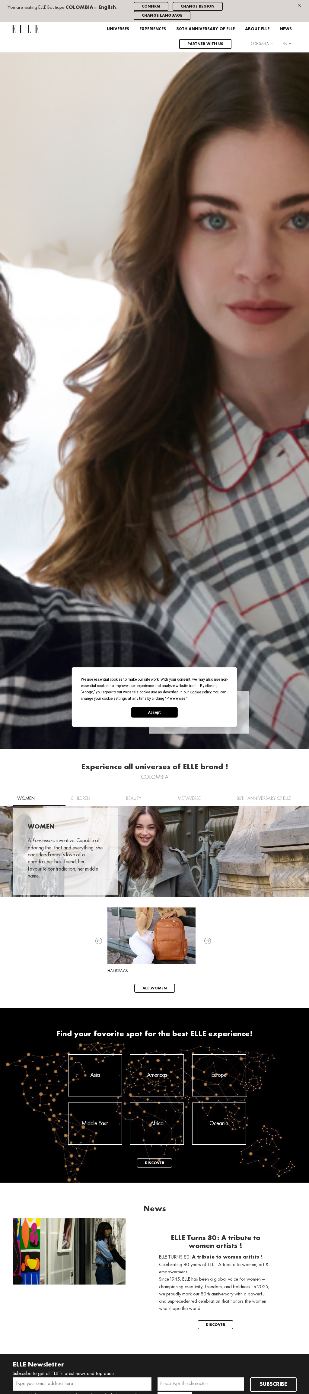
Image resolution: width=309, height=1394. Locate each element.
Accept (154, 712)
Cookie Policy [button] (200, 692)
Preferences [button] (176, 698)
